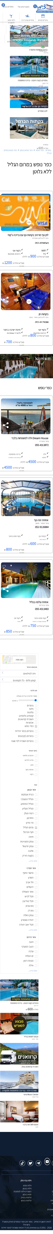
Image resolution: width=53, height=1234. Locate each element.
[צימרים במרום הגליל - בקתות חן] (25, 309)
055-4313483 (42, 609)
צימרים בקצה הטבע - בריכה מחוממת (24, 1003)
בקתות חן (43, 314)
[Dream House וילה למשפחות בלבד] (25, 433)
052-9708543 (42, 243)
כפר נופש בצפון (26, 150)
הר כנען (36, 1005)
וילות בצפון (27, 1188)
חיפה (36, 1127)
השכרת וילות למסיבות (22, 1191)
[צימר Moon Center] (19, 1091)
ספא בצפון (27, 1194)
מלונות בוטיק (26, 1197)
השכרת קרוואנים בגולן (30, 1066)
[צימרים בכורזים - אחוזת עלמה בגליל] (25, 597)
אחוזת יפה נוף (41, 520)
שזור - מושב (33, 317)
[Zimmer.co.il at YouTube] (46, 1159)
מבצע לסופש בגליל (31, 1036)
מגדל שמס (35, 1097)
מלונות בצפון (26, 1200)
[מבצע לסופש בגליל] (19, 1033)
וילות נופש (27, 1185)
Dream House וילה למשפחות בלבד (29, 438)
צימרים (48, 150)
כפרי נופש (40, 150)
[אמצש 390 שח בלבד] (19, 1121)
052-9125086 (42, 322)
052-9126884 (42, 527)
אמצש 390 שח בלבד (30, 1124)
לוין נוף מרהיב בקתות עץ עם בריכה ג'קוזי (28, 235)
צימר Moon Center (30, 1094)
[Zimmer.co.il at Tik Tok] (22, 1162)
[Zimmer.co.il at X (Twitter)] (30, 1162)
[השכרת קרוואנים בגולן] (19, 1063)
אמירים (34, 238)
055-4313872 (42, 445)
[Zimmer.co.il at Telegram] (38, 1162)
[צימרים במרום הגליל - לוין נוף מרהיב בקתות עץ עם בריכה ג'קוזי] (25, 230)
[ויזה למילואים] (18, 671)
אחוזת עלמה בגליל (38, 602)
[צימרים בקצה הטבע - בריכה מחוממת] (19, 1000)
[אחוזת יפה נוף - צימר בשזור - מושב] (25, 515)
